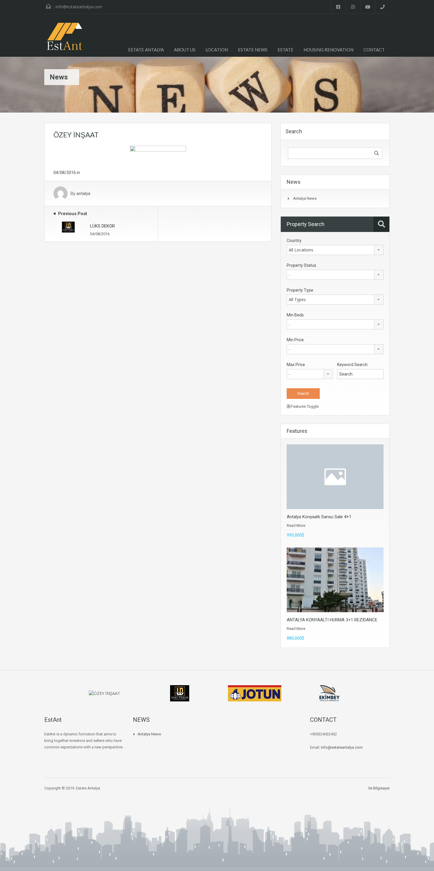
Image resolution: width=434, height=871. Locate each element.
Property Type (300, 290)
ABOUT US (184, 49)
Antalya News (304, 198)
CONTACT (374, 49)
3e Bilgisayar (379, 788)
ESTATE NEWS (252, 49)
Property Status (301, 265)
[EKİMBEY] (329, 693)
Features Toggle (304, 406)
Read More (296, 525)
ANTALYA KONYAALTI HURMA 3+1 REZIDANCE (332, 620)
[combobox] (335, 250)
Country (294, 240)
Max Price (296, 364)
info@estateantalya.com (79, 6)
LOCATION (216, 49)
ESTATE (285, 49)
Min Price (295, 339)
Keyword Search (352, 364)
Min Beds (295, 315)
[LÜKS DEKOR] (179, 693)
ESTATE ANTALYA (146, 49)
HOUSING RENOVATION (328, 49)
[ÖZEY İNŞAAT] (158, 153)
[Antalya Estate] (64, 40)
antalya (83, 193)
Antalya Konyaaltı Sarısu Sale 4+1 (319, 516)
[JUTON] (254, 693)
